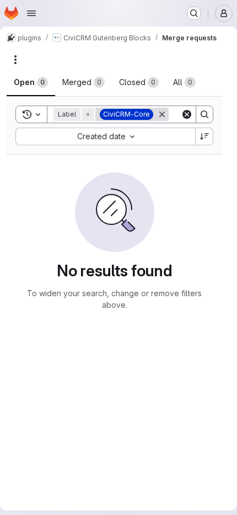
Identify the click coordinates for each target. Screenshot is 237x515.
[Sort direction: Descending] (204, 136)
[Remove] (162, 114)
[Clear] (186, 114)
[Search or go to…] (194, 13)
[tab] (31, 82)
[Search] (204, 114)
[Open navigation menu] (31, 13)
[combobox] (105, 136)
